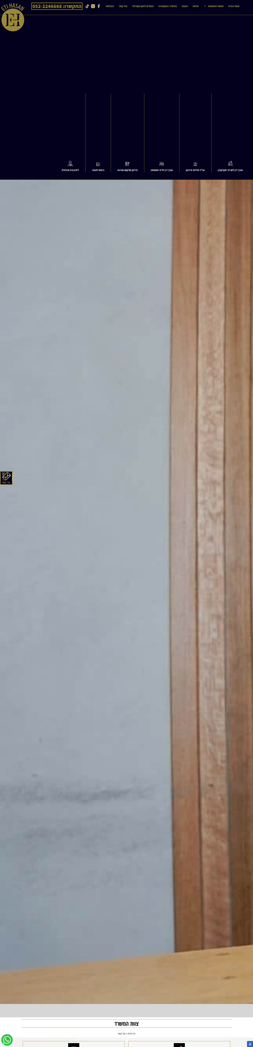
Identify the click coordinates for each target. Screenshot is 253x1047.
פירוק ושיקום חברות (127, 170)
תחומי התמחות (216, 6)
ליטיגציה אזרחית (70, 170)
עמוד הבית (233, 6)
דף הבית (131, 1033)
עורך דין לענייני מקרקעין (230, 170)
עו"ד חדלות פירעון (195, 170)
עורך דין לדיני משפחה (162, 170)
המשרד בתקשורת (168, 6)
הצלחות (110, 6)
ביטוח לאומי (98, 170)
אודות (196, 6)
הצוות (185, 6)
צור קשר (123, 6)
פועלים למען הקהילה (143, 6)
